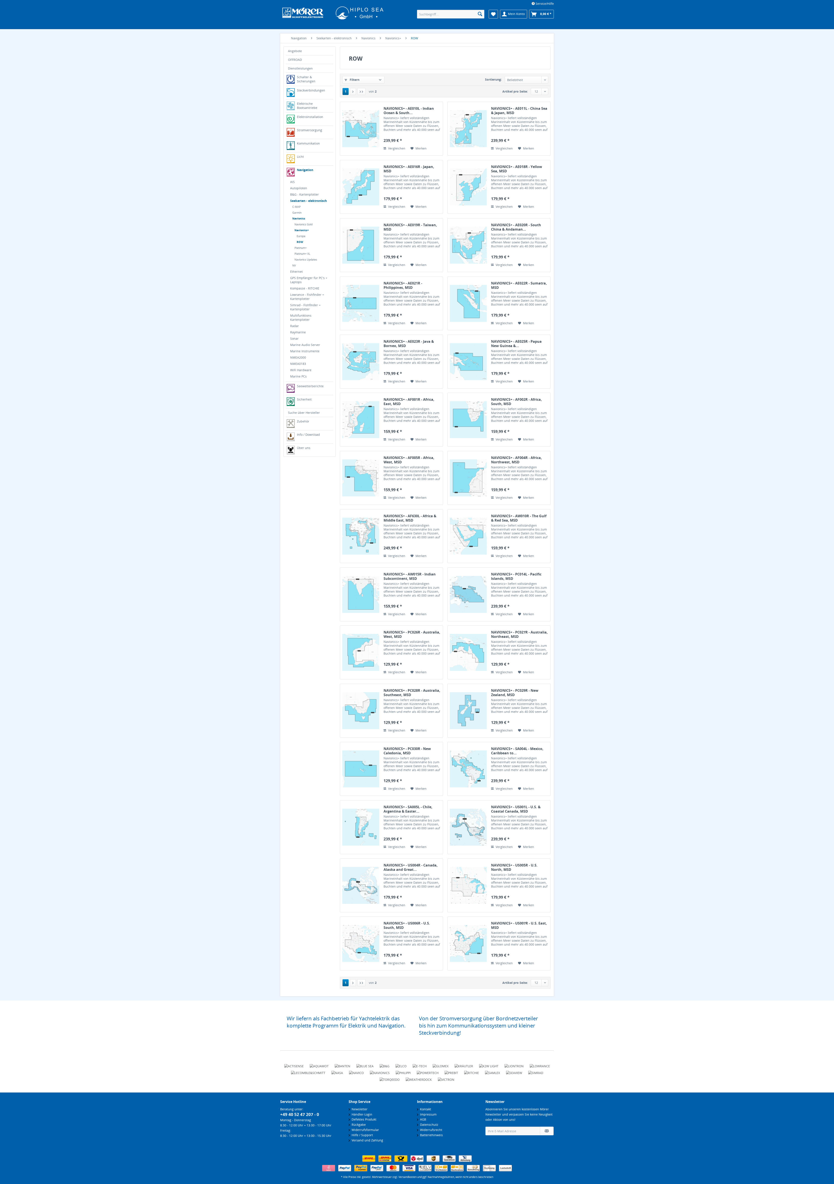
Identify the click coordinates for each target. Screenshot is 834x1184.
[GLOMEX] (440, 1064)
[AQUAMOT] (319, 1064)
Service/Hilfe (544, 4)
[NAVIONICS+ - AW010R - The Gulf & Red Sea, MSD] (468, 536)
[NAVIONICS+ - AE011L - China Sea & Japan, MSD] (468, 128)
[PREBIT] (451, 1071)
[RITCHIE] (472, 1071)
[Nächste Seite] (353, 91)
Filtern (354, 80)
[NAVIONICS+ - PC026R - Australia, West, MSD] (360, 652)
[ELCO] (401, 1064)
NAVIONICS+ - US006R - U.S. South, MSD (407, 925)
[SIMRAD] (536, 1071)
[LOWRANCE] (540, 1064)
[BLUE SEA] (365, 1064)
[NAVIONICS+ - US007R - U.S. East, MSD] (468, 943)
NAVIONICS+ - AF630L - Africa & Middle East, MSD (410, 518)
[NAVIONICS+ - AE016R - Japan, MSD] (360, 187)
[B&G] (384, 1064)
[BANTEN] (342, 1064)
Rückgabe (358, 1124)
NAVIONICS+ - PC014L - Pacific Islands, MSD (516, 576)
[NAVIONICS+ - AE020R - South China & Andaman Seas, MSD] (468, 245)
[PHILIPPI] (403, 1071)
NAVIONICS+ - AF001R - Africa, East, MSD (409, 401)
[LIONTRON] (514, 1064)
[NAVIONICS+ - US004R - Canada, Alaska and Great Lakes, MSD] (360, 885)
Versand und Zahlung (366, 1140)
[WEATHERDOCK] (418, 1078)
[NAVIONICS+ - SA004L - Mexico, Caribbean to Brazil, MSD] (468, 769)
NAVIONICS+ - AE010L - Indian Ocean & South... (409, 110)
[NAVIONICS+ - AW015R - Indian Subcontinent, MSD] (360, 594)
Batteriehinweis (430, 1135)
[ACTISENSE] (294, 1064)
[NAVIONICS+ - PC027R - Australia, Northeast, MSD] (468, 652)
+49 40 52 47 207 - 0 (299, 1114)
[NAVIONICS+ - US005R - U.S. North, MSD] (468, 885)
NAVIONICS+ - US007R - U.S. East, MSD (519, 925)
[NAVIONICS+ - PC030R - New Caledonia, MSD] (360, 769)
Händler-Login (361, 1114)
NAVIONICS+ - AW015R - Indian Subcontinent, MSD (410, 576)
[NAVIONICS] (379, 1071)
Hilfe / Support (361, 1135)
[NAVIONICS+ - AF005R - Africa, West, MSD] (360, 478)
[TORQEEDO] (389, 1078)
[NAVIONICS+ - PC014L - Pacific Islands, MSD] (468, 594)
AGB (422, 1119)
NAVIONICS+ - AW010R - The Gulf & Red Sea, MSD (518, 518)
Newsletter (358, 1109)
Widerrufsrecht (430, 1130)
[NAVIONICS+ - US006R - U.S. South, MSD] (360, 943)
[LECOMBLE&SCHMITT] (308, 1071)
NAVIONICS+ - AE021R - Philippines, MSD (403, 285)
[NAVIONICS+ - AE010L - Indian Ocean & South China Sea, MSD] (360, 128)
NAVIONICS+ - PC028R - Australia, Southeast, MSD (412, 692)
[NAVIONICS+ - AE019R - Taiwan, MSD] (360, 245)
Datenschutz (428, 1124)
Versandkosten (408, 1177)
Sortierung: (493, 79)
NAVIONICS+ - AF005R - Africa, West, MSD (409, 460)
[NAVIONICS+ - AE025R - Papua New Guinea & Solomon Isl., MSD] (468, 361)
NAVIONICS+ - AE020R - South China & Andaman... (516, 227)
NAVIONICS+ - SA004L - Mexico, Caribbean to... (517, 751)
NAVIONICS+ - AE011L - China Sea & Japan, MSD (519, 110)
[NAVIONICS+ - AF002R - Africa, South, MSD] (468, 419)
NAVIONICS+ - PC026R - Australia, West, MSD (412, 634)
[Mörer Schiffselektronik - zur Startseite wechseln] (332, 14)
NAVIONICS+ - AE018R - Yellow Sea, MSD (516, 169)
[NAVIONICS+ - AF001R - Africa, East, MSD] (360, 419)
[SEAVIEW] (514, 1071)
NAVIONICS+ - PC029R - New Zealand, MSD (514, 692)
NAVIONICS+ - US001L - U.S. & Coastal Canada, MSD (516, 809)
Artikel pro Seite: (515, 91)
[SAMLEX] (492, 1071)
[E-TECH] (419, 1064)
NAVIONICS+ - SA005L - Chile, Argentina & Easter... (408, 809)
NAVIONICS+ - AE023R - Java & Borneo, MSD (409, 343)
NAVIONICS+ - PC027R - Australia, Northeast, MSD (519, 634)
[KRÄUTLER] (464, 1064)
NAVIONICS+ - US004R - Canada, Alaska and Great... (411, 867)
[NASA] (337, 1071)
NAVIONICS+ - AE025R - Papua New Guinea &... (516, 343)
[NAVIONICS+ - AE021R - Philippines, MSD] (360, 303)
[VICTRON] (446, 1078)
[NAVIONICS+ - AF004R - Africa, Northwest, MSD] (468, 478)
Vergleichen (396, 148)
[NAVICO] (356, 1071)
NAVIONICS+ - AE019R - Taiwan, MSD (410, 227)
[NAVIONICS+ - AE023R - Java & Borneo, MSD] (360, 361)
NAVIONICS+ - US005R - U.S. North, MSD (514, 867)
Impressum (427, 1114)
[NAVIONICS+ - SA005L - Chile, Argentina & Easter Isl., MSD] (360, 827)
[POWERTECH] (427, 1071)
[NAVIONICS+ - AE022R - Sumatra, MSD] (468, 303)
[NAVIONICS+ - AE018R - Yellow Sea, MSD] (468, 187)
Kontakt (424, 1109)
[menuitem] (541, 3)
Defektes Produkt (363, 1119)
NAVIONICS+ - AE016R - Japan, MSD (409, 169)
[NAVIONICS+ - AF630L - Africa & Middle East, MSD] (360, 536)
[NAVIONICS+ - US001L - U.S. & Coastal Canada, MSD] (468, 827)
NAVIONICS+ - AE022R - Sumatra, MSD (519, 285)
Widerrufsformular (364, 1130)
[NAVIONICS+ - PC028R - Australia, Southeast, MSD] (360, 710)
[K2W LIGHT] (489, 1064)
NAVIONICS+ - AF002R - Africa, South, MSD (516, 401)
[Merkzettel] (493, 14)
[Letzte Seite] (361, 91)
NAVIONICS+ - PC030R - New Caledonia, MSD (407, 751)
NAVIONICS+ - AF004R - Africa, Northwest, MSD (516, 460)
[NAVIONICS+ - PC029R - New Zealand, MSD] (468, 710)
